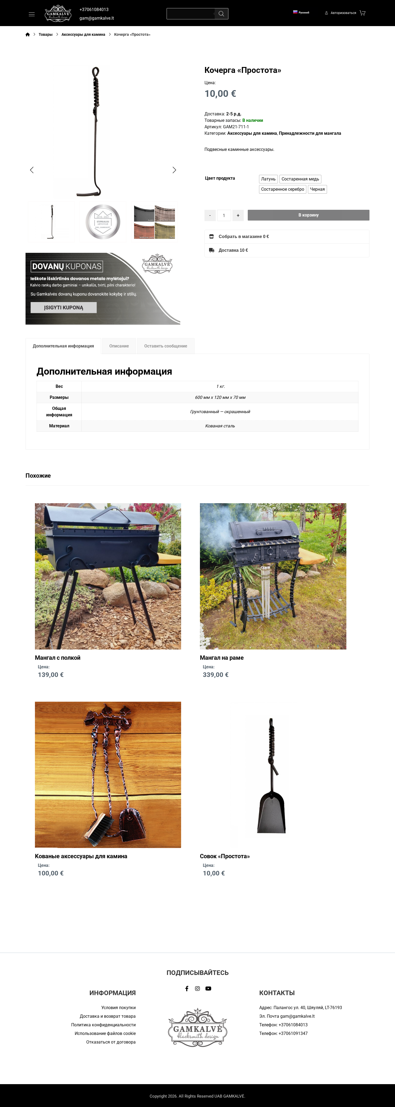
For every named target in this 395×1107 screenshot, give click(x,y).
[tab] (63, 346)
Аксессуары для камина (252, 133)
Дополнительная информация (63, 346)
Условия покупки (118, 1007)
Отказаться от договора (111, 1042)
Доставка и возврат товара (108, 1016)
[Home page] (28, 34)
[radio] (268, 179)
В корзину (309, 215)
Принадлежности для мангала (310, 133)
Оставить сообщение (165, 346)
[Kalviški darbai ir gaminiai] (58, 13)
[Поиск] (221, 13)
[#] (186, 988)
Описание (119, 346)
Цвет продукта (220, 178)
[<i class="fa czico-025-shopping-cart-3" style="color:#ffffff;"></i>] (362, 13)
